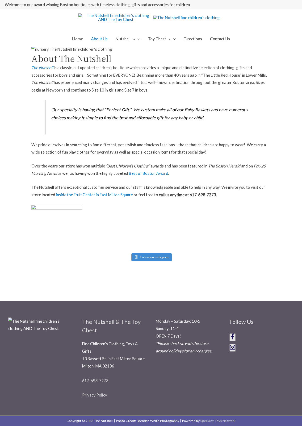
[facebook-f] (234, 337)
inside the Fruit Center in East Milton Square (94, 194)
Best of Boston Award (148, 173)
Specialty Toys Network (217, 421)
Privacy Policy (94, 395)
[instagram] (232, 348)
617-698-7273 (95, 380)
